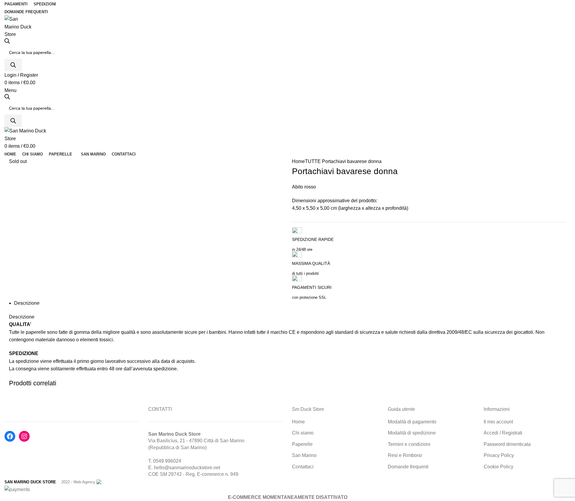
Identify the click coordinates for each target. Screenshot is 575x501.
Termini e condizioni (409, 444)
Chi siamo (303, 432)
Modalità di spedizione (412, 432)
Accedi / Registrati (503, 432)
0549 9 (160, 461)
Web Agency (84, 482)
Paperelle (302, 444)
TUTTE (313, 161)
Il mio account (498, 421)
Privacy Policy (499, 455)
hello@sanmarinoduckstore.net (187, 467)
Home (298, 161)
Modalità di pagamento (412, 421)
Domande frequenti (408, 466)
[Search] (13, 65)
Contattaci (303, 466)
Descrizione (27, 303)
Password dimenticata (507, 444)
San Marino (304, 455)
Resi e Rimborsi (405, 455)
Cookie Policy (498, 466)
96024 (174, 461)
